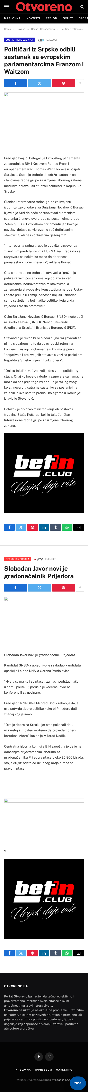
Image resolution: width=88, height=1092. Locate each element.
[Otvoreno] (44, 6)
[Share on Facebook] (15, 83)
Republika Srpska (17, 559)
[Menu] (6, 6)
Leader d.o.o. (63, 1079)
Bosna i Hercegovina (19, 40)
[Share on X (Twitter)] (39, 83)
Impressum (43, 1069)
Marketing (64, 1069)
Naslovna (12, 18)
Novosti (33, 18)
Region (51, 18)
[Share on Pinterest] (63, 83)
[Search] (82, 6)
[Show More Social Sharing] (80, 83)
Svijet (68, 18)
